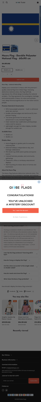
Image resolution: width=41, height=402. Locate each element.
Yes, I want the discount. (20, 211)
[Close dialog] (39, 182)
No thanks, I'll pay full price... (20, 217)
